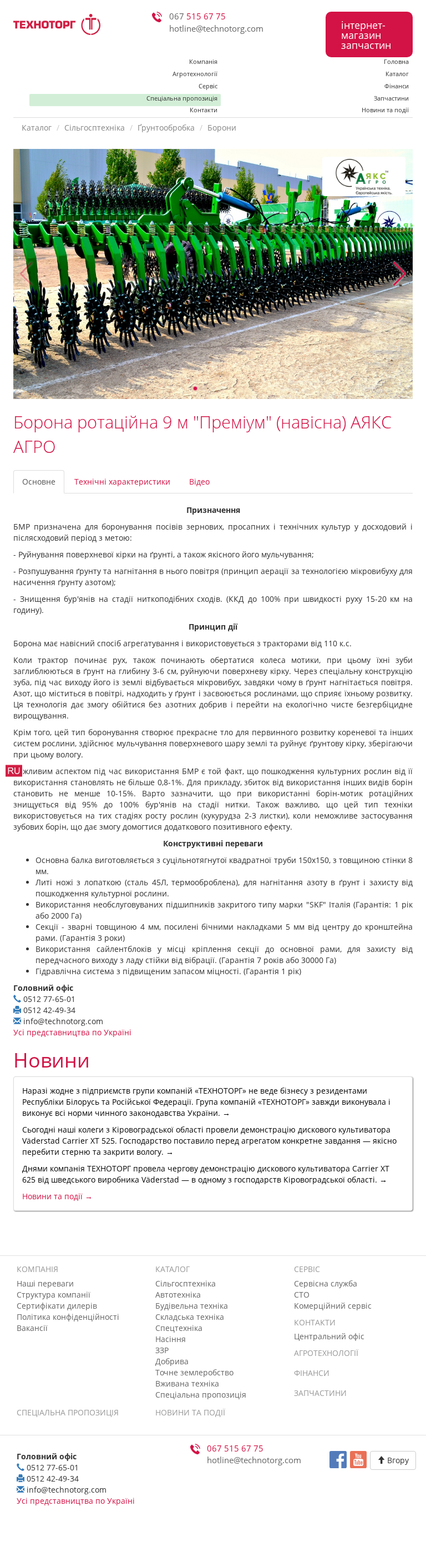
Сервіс (208, 86)
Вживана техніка (187, 1383)
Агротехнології (195, 73)
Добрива (172, 1361)
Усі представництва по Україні (72, 1032)
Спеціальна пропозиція (181, 98)
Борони (221, 127)
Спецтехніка (178, 1328)
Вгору (397, 1460)
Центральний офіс (329, 1336)
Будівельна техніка (191, 1305)
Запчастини (391, 98)
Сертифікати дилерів (57, 1305)
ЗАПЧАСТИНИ (320, 1393)
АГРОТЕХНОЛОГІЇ (326, 1353)
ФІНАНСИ (311, 1373)
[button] (399, 274)
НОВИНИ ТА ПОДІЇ (190, 1412)
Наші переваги (45, 1283)
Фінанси (396, 86)
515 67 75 (197, 16)
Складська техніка (189, 1316)
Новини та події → (57, 1196)
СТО (302, 1294)
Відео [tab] (199, 481)
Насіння (170, 1339)
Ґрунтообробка (166, 127)
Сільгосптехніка (94, 127)
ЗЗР (162, 1350)
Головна (396, 61)
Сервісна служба (325, 1283)
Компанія (203, 61)
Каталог (397, 73)
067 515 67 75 (235, 1448)
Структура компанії (53, 1294)
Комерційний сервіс (333, 1305)
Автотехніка (178, 1294)
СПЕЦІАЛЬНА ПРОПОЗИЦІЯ (68, 1412)
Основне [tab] (38, 481)
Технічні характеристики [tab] (122, 481)
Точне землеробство (194, 1372)
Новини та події (385, 110)
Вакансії (32, 1328)
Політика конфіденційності (68, 1316)
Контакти (203, 110)
